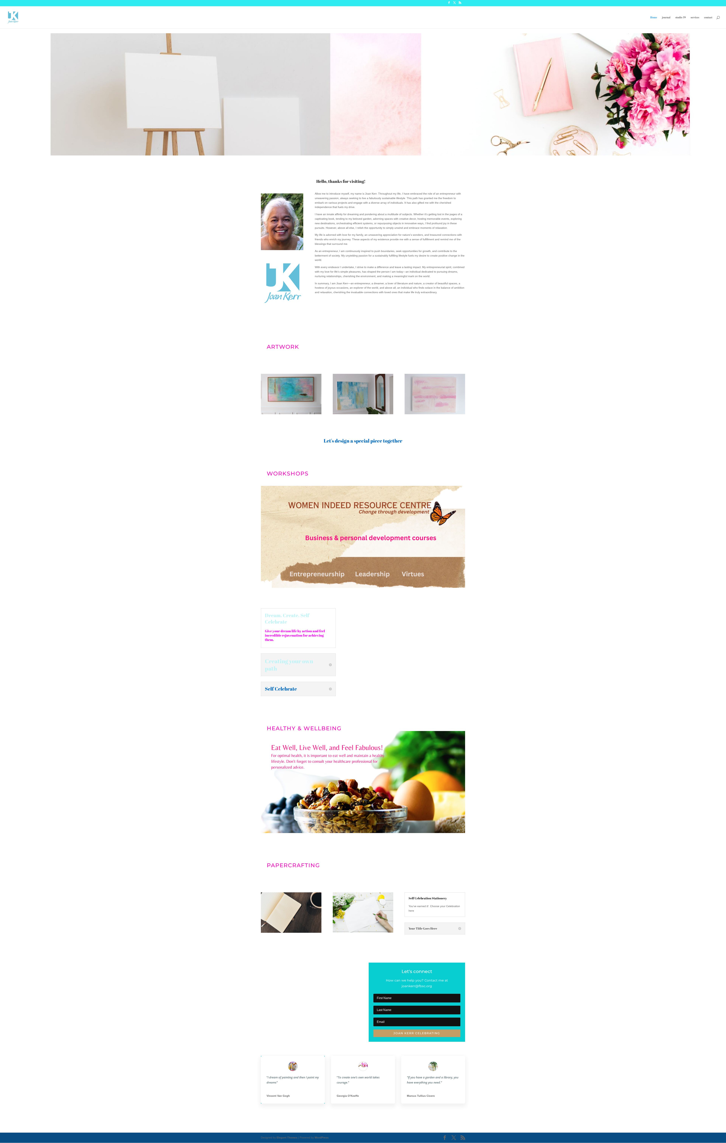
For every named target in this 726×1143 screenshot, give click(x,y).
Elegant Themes (287, 1137)
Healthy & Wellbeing (304, 728)
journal (666, 17)
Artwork (283, 346)
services (695, 17)
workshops (288, 473)
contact (708, 17)
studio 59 (680, 17)
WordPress (322, 1137)
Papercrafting (293, 865)
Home (653, 17)
